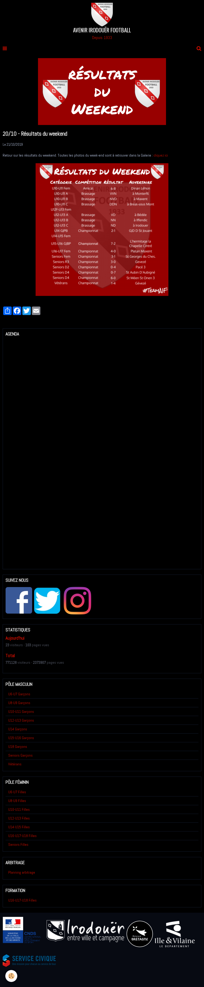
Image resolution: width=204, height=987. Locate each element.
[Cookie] (11, 976)
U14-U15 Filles (19, 827)
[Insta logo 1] (77, 600)
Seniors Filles (18, 844)
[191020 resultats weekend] (102, 229)
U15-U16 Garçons (21, 737)
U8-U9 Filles (17, 800)
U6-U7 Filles (17, 792)
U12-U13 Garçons (21, 720)
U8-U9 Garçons (19, 702)
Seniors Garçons (20, 755)
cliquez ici (161, 155)
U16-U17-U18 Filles (22, 835)
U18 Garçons (17, 746)
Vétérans (15, 764)
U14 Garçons (17, 729)
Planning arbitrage (21, 872)
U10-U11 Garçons (21, 711)
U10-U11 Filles (19, 809)
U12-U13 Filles (19, 818)
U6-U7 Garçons (19, 694)
